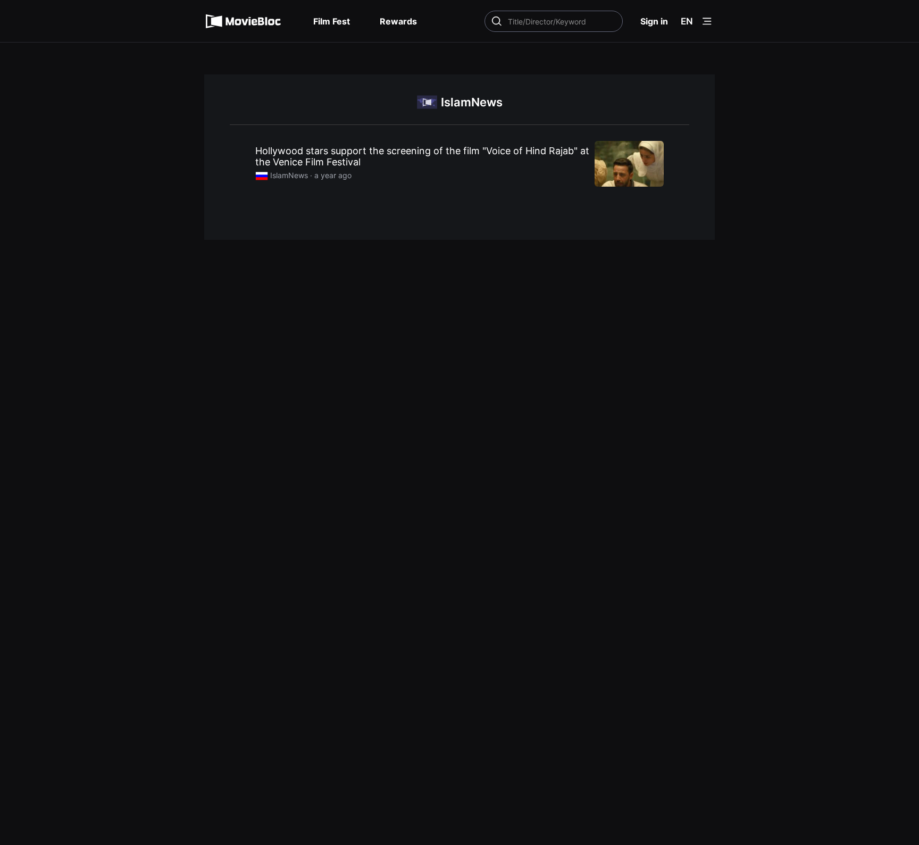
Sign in (654, 21)
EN (687, 21)
